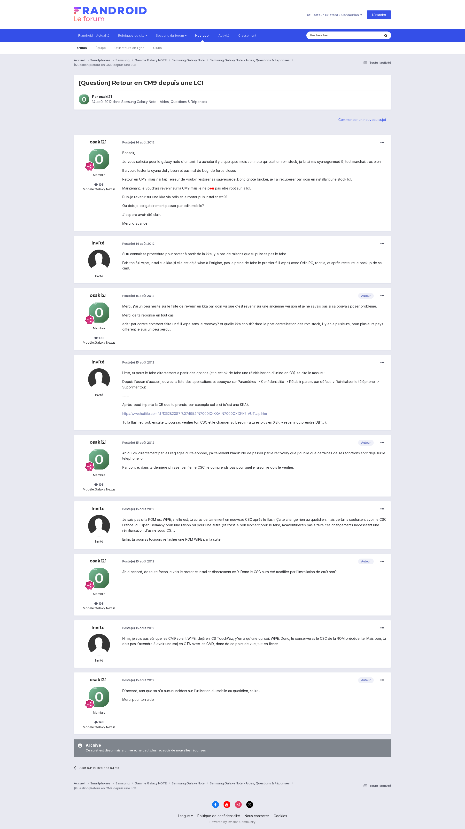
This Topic (366, 35)
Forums (81, 48)
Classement (247, 35)
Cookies (280, 816)
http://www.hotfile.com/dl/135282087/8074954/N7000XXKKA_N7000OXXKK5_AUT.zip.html (195, 413)
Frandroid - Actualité (93, 35)
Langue (184, 816)
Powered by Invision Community (232, 822)
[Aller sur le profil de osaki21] (84, 99)
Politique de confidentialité (218, 816)
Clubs (157, 48)
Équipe (101, 48)
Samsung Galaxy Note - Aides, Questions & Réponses (164, 102)
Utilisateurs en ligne (129, 48)
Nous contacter (257, 816)
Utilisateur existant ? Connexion (333, 15)
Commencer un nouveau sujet (362, 120)
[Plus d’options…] (382, 142)
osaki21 (105, 97)
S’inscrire (379, 14)
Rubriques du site (132, 35)
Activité (224, 35)
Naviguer (202, 35)
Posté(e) (138, 142)
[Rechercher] (385, 35)
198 (101, 184)
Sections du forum (170, 35)
